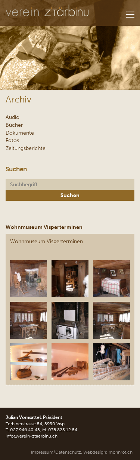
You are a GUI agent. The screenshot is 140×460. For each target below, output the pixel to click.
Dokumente (20, 132)
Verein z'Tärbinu (47, 10)
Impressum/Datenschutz (56, 452)
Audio (12, 117)
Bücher (14, 125)
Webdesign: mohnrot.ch (108, 452)
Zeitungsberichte (26, 148)
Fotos (12, 140)
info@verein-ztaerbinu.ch (31, 436)
